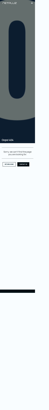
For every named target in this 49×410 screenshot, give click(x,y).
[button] (32, 3)
